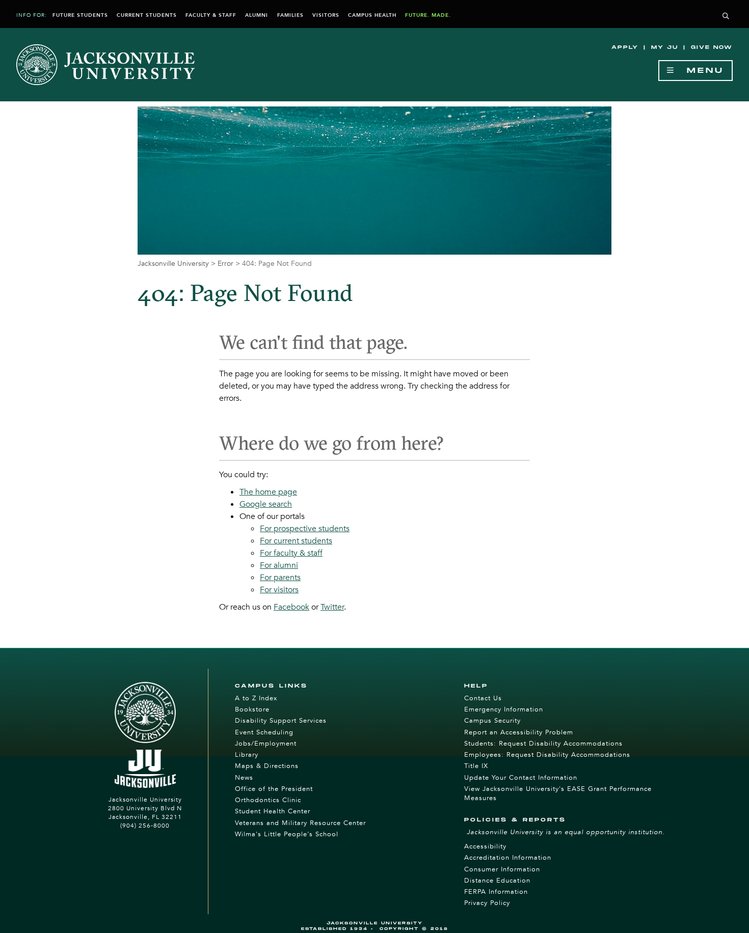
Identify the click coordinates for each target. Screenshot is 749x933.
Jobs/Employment (266, 743)
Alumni (256, 15)
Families (290, 15)
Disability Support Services (281, 720)
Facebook (291, 607)
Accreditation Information (507, 857)
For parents (280, 577)
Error (225, 263)
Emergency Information (503, 709)
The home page (268, 492)
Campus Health (372, 15)
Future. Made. (428, 15)
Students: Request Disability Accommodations (543, 743)
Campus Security (492, 720)
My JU (664, 47)
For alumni (279, 565)
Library (246, 754)
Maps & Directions (267, 766)
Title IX (476, 766)
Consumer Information (502, 869)
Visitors (325, 15)
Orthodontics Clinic (268, 800)
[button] (726, 16)
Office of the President (274, 788)
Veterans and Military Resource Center (300, 823)
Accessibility (485, 846)
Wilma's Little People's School (286, 834)
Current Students (147, 15)
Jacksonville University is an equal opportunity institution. (566, 832)
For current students (296, 540)
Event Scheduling (264, 732)
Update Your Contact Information (520, 777)
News (244, 777)
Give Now (712, 47)
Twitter (332, 607)
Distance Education (497, 880)
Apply (624, 47)
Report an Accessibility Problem (518, 732)
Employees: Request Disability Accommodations (547, 754)
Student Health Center (272, 811)
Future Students (80, 15)
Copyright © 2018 (414, 928)
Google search (265, 504)
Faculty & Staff (210, 15)
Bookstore (252, 709)
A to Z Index (256, 698)
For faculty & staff (291, 553)
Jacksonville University (173, 263)
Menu (700, 70)
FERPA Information (496, 891)
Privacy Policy (487, 903)
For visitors (279, 589)
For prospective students (305, 528)
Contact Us (483, 698)
